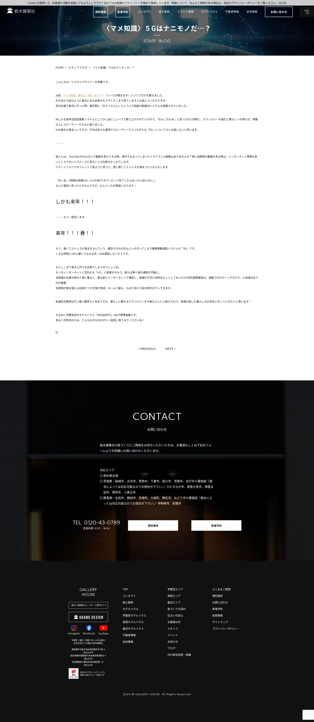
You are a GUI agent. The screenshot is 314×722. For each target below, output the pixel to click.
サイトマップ (220, 622)
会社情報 (251, 11)
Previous (148, 349)
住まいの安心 (175, 615)
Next (170, 349)
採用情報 (217, 615)
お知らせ (172, 641)
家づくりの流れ (176, 609)
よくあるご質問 (221, 589)
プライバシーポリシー (225, 628)
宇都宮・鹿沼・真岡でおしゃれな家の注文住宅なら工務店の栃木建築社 (88, 641)
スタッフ (172, 628)
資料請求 (100, 12)
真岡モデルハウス (133, 622)
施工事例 (164, 11)
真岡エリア (174, 596)
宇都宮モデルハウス (134, 615)
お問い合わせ (220, 602)
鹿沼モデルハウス (133, 628)
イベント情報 (185, 11)
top (125, 589)
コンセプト (144, 11)
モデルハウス (209, 11)
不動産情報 (232, 11)
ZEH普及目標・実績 (179, 655)
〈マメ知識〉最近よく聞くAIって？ (83, 95)
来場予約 (122, 12)
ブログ (171, 648)
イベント (172, 635)
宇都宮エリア (175, 589)
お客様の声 (174, 622)
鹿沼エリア (174, 602)
